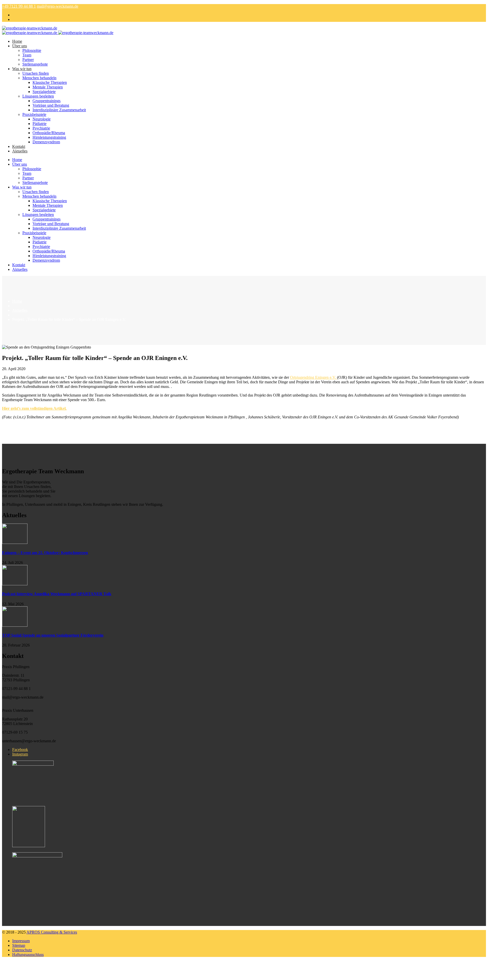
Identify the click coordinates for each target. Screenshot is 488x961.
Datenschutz (22, 950)
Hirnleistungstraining (49, 137)
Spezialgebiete (44, 91)
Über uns (19, 46)
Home (17, 41)
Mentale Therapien (48, 87)
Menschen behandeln (39, 78)
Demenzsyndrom (46, 142)
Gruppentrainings (46, 101)
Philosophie (31, 50)
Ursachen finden (35, 73)
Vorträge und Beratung (51, 105)
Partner (28, 59)
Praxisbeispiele (34, 114)
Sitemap (18, 945)
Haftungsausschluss (28, 954)
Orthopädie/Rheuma (49, 133)
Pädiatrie (40, 123)
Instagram (20, 754)
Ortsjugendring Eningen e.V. (313, 377)
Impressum (21, 941)
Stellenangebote (35, 64)
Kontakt (18, 146)
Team (26, 55)
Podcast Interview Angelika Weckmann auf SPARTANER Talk (56, 594)
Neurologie (42, 119)
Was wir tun (22, 69)
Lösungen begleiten (38, 96)
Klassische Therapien (50, 82)
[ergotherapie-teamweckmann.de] (29, 28)
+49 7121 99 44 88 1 (19, 6)
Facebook (20, 749)
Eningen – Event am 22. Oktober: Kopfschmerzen (45, 552)
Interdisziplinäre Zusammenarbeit (59, 110)
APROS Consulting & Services (51, 932)
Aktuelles (19, 151)
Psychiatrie (41, 128)
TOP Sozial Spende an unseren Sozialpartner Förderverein (52, 635)
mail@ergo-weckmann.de (57, 6)
